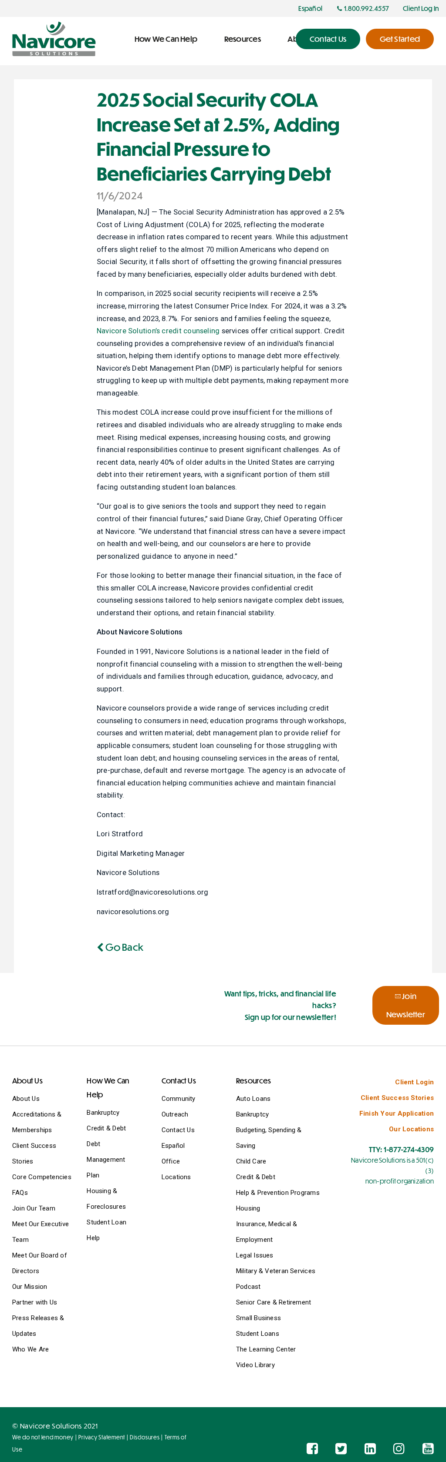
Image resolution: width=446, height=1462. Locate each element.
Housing (248, 1208)
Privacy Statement (101, 1437)
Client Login (414, 1082)
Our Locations (411, 1129)
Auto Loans (253, 1099)
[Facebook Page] (312, 1448)
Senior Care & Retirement (273, 1302)
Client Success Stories (397, 1098)
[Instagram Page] (399, 1448)
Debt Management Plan (106, 1159)
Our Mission (29, 1287)
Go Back (123, 946)
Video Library (255, 1365)
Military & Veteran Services (275, 1271)
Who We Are (30, 1349)
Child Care (251, 1161)
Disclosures (144, 1437)
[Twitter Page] (341, 1448)
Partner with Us (34, 1302)
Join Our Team (33, 1208)
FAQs (20, 1193)
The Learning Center (266, 1349)
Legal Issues (255, 1255)
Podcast (248, 1287)
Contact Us (178, 1130)
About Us (26, 1099)
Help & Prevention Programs (278, 1193)
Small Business (258, 1318)
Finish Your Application (396, 1113)
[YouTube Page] (428, 1448)
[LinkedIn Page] (370, 1448)
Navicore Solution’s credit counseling (158, 330)
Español (173, 1146)
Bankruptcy (103, 1113)
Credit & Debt (106, 1128)
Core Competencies (41, 1177)
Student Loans (257, 1334)
